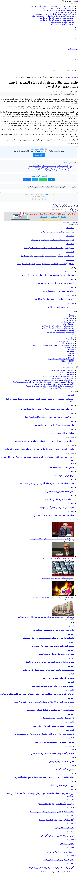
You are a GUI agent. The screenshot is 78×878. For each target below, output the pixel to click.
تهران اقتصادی (41, 871)
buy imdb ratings (68, 318)
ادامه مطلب (39, 155)
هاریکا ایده (70, 349)
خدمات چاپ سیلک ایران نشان (64, 372)
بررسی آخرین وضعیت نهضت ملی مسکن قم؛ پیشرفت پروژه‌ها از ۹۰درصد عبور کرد (46, 617)
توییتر (35, 179)
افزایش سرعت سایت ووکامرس (63, 378)
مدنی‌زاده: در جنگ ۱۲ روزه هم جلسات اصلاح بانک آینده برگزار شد (52, 6)
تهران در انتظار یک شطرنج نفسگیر (62, 22)
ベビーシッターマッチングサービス (61, 359)
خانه (76, 77)
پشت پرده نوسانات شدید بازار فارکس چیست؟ (58, 376)
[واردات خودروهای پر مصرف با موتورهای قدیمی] (63, 576)
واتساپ (43, 179)
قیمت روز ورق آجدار (67, 343)
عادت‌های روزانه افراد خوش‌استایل (62, 370)
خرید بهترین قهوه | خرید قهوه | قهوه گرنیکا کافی (58, 326)
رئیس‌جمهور (74, 205)
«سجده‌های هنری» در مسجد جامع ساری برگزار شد (57, 18)
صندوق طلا (70, 339)
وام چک (71, 353)
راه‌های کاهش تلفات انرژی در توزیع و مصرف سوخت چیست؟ (53, 597)
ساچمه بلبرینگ (69, 337)
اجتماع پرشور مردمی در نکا (65, 12)
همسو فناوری (69, 351)
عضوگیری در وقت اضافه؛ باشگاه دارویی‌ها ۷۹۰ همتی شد (55, 14)
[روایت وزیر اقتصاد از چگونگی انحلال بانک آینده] (63, 556)
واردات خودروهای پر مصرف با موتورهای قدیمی (58, 10)
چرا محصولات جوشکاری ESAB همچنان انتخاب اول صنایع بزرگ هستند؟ (50, 386)
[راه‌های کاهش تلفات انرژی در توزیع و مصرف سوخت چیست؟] (63, 595)
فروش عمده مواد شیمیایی (65, 341)
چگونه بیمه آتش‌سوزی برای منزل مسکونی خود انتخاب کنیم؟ (54, 384)
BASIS (71, 315)
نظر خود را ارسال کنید (70, 222)
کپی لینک (55, 206)
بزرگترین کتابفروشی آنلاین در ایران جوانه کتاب (58, 388)
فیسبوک (27, 179)
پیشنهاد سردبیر (68, 367)
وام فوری (71, 355)
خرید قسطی (70, 334)
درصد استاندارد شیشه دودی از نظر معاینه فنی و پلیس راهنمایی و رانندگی (49, 380)
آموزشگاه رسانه (68, 324)
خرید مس (70, 335)
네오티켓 (70, 363)
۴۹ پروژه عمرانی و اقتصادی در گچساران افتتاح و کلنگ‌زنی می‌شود (50, 168)
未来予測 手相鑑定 (67, 361)
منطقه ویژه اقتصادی (55, 205)
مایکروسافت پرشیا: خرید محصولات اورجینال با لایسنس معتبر (53, 345)
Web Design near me (67, 322)
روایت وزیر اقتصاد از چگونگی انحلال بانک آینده (58, 8)
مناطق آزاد (66, 205)
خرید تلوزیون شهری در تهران (64, 330)
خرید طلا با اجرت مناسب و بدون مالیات (60, 332)
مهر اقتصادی (69, 347)
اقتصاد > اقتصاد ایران (68, 77)
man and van (70, 320)
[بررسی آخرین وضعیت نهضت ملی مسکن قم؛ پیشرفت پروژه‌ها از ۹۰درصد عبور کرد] (63, 615)
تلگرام (51, 179)
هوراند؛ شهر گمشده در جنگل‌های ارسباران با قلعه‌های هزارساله (53, 16)
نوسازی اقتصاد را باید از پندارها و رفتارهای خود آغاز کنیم (53, 169)
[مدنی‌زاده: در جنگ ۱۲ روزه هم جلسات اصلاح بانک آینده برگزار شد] (63, 537)
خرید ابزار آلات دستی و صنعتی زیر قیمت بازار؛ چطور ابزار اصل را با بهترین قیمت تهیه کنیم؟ (43, 382)
